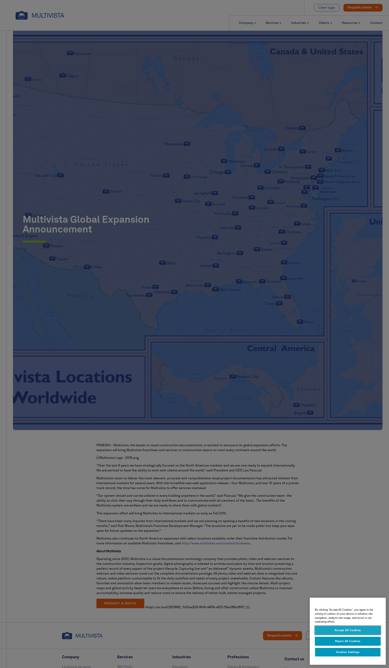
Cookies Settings (348, 652)
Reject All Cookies (347, 641)
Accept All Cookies (348, 630)
